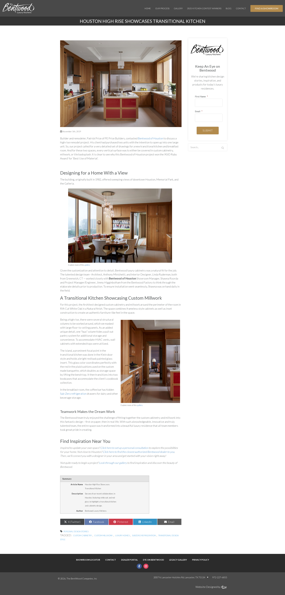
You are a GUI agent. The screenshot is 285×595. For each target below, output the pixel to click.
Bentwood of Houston (150, 138)
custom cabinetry (82, 535)
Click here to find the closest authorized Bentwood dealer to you (138, 451)
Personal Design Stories (76, 531)
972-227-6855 (219, 577)
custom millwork (103, 535)
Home (148, 8)
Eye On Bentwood (153, 560)
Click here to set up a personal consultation (124, 447)
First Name (201, 96)
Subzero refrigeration (144, 535)
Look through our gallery (113, 462)
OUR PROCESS (162, 8)
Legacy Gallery (178, 560)
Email (198, 111)
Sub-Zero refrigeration (73, 393)
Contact (241, 8)
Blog (228, 8)
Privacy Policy (200, 560)
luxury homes (122, 535)
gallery (87, 265)
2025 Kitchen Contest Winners (204, 8)
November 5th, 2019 (71, 131)
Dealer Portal (129, 560)
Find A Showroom (266, 8)
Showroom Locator (88, 560)
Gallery (178, 8)
